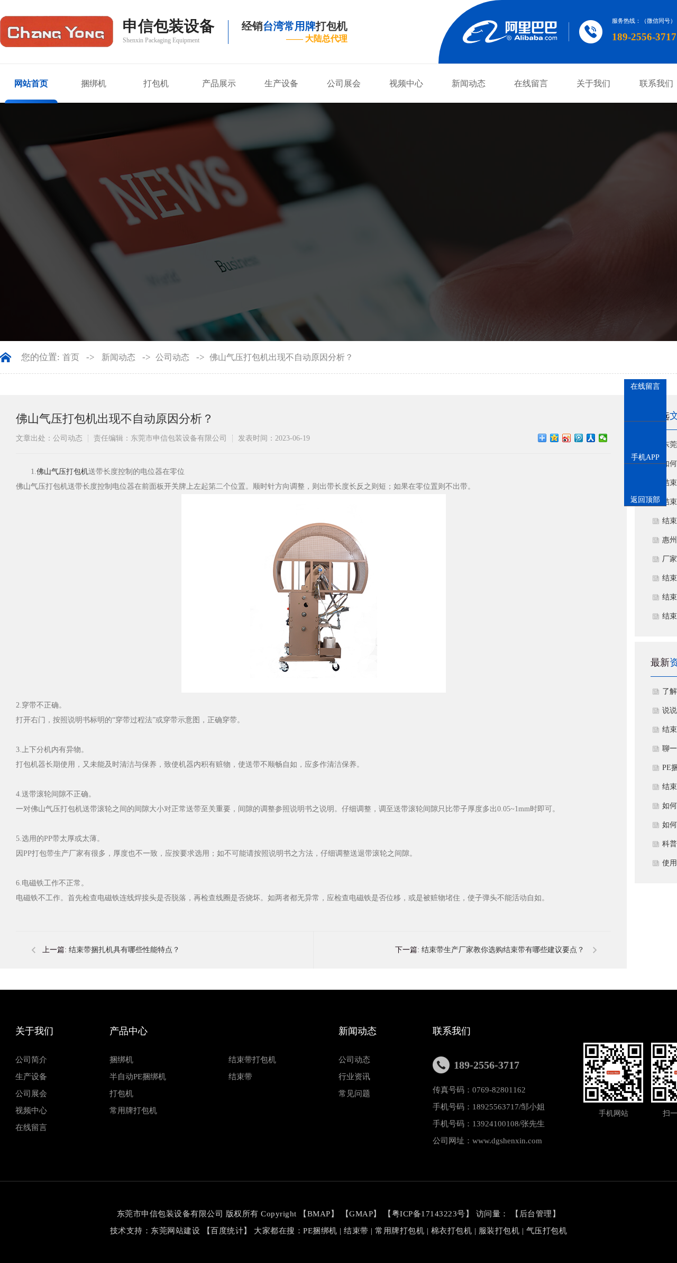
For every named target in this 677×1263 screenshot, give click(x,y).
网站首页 (31, 83)
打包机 (156, 83)
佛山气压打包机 (62, 472)
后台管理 (535, 1214)
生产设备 (281, 83)
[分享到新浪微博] (566, 438)
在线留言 (531, 83)
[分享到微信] (603, 438)
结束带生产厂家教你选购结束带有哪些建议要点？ (503, 950)
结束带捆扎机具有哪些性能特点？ (124, 950)
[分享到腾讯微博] (578, 438)
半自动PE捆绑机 (137, 1076)
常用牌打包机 (133, 1110)
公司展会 (344, 83)
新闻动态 (469, 83)
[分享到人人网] (591, 438)
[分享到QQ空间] (554, 438)
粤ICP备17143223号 (428, 1214)
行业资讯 (354, 1076)
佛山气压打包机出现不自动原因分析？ (281, 357)
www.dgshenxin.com (507, 1140)
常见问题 (354, 1093)
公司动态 (172, 357)
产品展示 (219, 83)
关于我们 (593, 83)
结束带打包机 (252, 1059)
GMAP (361, 1214)
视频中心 (406, 83)
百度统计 (227, 1230)
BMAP (319, 1214)
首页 (70, 357)
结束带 (240, 1076)
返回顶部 (645, 500)
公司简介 (31, 1059)
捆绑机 (93, 83)
